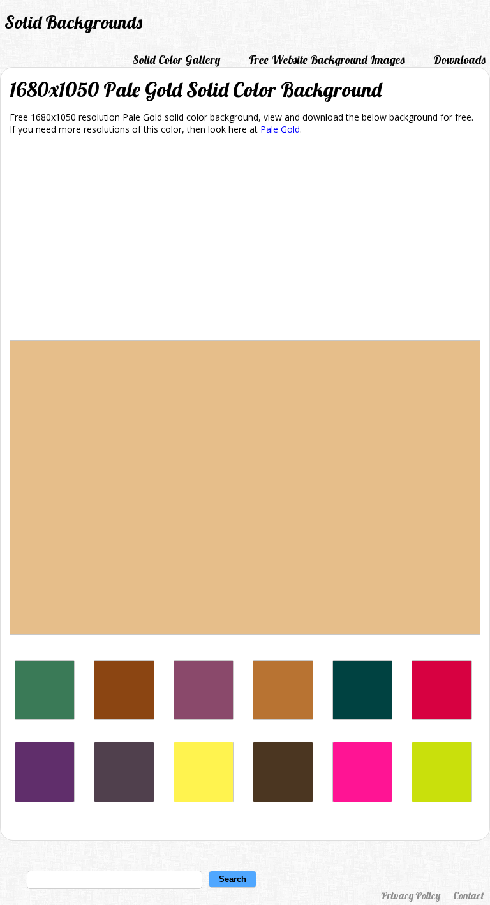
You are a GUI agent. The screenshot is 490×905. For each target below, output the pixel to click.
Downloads (459, 59)
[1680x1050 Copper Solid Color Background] (283, 716)
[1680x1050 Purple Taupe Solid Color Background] (124, 799)
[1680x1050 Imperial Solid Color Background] (45, 799)
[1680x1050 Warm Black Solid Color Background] (362, 716)
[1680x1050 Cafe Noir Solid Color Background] (283, 799)
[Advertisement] (245, 240)
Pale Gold (280, 129)
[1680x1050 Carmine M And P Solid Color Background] (441, 716)
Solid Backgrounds (73, 22)
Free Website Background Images (327, 59)
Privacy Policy (410, 895)
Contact (468, 895)
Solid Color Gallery (176, 59)
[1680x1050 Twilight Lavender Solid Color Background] (204, 716)
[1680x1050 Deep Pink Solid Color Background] (362, 799)
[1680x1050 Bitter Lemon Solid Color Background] (441, 799)
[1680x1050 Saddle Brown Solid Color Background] (124, 716)
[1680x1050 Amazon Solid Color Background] (45, 716)
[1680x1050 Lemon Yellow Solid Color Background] (204, 799)
